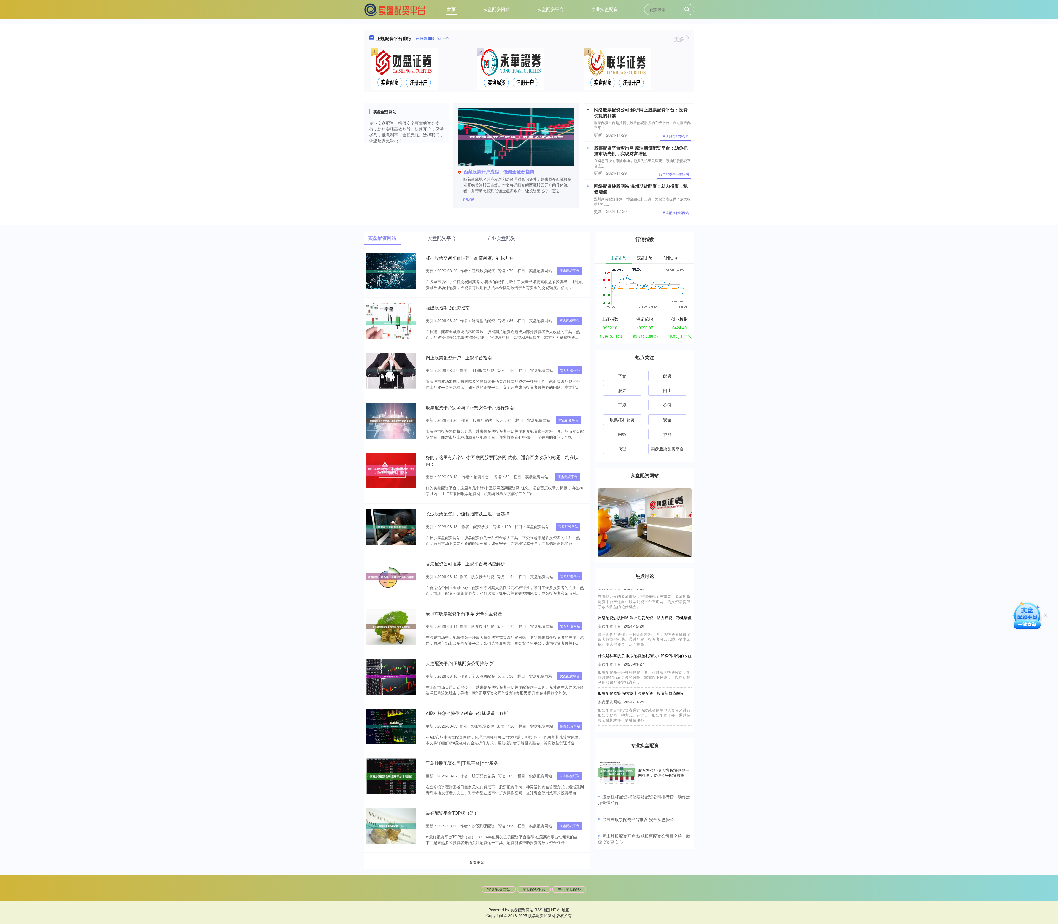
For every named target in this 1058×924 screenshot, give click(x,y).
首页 (451, 9)
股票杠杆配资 (622, 419)
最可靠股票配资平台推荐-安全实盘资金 (464, 613)
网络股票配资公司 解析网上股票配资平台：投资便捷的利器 (641, 112)
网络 (622, 434)
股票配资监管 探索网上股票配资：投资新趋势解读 (641, 662)
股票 (622, 390)
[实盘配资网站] (395, 9)
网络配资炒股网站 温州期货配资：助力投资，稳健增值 (641, 189)
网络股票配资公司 (675, 136)
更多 (679, 38)
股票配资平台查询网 (674, 174)
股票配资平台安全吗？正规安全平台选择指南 (470, 407)
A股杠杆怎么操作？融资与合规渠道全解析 (467, 713)
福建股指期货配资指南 (448, 307)
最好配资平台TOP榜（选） (452, 813)
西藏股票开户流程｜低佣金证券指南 (499, 171)
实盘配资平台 (550, 9)
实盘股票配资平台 (667, 449)
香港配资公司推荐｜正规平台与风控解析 (465, 563)
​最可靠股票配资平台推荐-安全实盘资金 (638, 819)
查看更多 (476, 862)
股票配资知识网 (541, 915)
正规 (622, 405)
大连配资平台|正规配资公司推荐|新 (460, 663)
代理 (622, 449)
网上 (667, 390)
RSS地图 (542, 909)
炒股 (667, 434)
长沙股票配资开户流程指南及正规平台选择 (467, 513)
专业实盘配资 (604, 9)
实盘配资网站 (496, 9)
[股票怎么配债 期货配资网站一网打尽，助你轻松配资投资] (616, 772)
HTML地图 (560, 909)
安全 (667, 419)
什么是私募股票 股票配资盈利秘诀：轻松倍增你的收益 (645, 624)
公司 (667, 405)
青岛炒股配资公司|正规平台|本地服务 (462, 763)
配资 (667, 376)
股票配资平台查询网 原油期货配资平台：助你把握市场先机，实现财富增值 (641, 151)
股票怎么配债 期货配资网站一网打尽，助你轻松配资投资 (663, 772)
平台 (622, 376)
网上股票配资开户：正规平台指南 (459, 357)
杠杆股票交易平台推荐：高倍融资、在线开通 (470, 258)
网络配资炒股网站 (675, 212)
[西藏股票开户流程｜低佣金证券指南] (516, 136)
